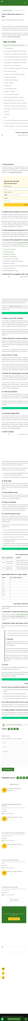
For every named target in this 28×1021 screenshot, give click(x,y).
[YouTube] (13, 985)
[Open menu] (25, 3)
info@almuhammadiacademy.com (16, 968)
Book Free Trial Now (14, 918)
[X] (14, 729)
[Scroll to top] (25, 1019)
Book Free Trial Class (14, 1019)
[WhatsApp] (2, 1019)
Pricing (5, 1005)
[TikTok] (17, 729)
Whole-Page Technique (9, 254)
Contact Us (6, 1008)
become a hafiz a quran (14, 36)
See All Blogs (14, 900)
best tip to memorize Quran (17, 616)
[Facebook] (12, 729)
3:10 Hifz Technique (8, 251)
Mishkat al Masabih (15, 428)
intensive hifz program (16, 172)
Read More (4, 811)
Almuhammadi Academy (18, 674)
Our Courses (7, 998)
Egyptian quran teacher (15, 306)
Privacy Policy (7, 1001)
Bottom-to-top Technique (9, 256)
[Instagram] (9, 729)
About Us (6, 995)
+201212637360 (10, 973)
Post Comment (7, 769)
